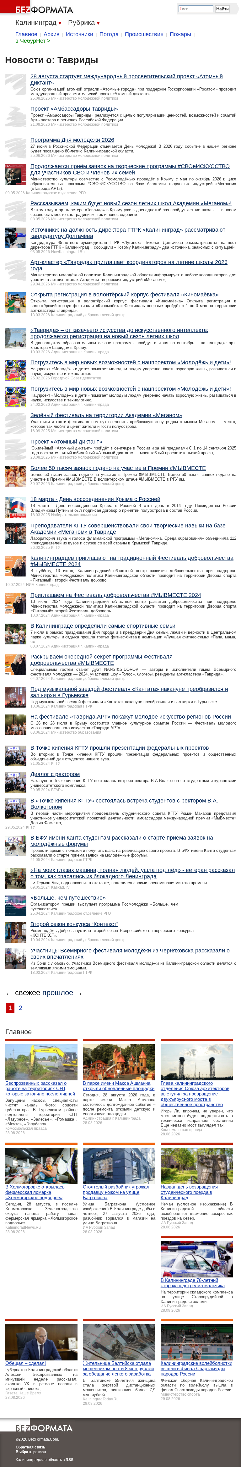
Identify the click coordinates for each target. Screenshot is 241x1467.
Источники (79, 34)
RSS (69, 1460)
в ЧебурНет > (33, 41)
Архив (52, 34)
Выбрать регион (31, 1452)
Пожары (180, 34)
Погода (109, 34)
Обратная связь (30, 1447)
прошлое (57, 992)
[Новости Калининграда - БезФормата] (37, 8)
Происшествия (144, 34)
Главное (26, 34)
